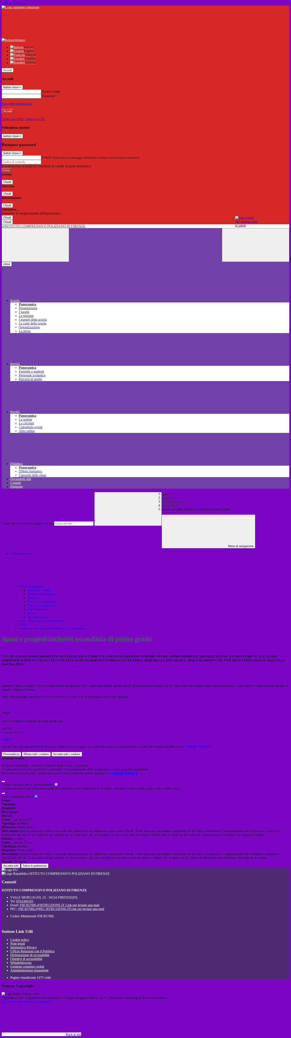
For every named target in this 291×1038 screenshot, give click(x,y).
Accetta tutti (66, 754)
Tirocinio (33, 598)
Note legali (17, 943)
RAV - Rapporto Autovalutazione (41, 621)
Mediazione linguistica (42, 601)
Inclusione (169, 505)
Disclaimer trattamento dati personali (26, 1001)
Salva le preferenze (35, 865)
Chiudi (7, 182)
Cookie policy (19, 940)
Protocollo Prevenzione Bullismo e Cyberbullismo (52, 628)
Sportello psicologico (41, 594)
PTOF (23, 624)
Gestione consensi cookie (27, 966)
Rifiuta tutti (36, 754)
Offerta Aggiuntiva (32, 586)
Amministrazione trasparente (29, 970)
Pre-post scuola (37, 617)
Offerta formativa (173, 501)
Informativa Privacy (23, 947)
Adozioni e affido (39, 590)
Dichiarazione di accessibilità (29, 955)
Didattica (168, 497)
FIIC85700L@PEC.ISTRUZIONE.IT (61, 909)
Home (166, 494)
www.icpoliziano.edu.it (18, 796)
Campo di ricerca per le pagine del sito (27, 523)
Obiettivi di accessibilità (26, 959)
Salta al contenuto (14, 3)
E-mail (46, 157)
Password (48, 96)
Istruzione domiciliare (41, 605)
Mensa (31, 613)
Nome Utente (51, 91)
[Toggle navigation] (35, 245)
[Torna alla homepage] (145, 226)
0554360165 (24, 901)
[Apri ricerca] (255, 245)
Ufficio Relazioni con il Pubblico (32, 951)
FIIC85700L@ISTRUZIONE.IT (59, 905)
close (6, 264)
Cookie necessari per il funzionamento (28, 784)
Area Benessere (37, 609)
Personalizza (11, 754)
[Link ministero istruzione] (20, 7)
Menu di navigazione (240, 546)
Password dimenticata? (17, 103)
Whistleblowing (21, 962)
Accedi (7, 70)
